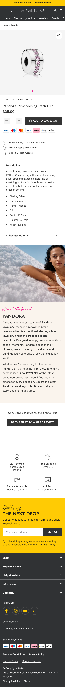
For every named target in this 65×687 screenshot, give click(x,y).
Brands (55, 18)
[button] (4, 10)
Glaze (27, 681)
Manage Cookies (31, 661)
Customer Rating (48, 488)
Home (5, 25)
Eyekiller (16, 681)
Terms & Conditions (14, 654)
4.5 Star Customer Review (37, 2)
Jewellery (30, 18)
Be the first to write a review (32, 422)
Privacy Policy (47, 544)
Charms (18, 18)
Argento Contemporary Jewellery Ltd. (24, 672)
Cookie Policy (10, 661)
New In (6, 18)
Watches (43, 18)
